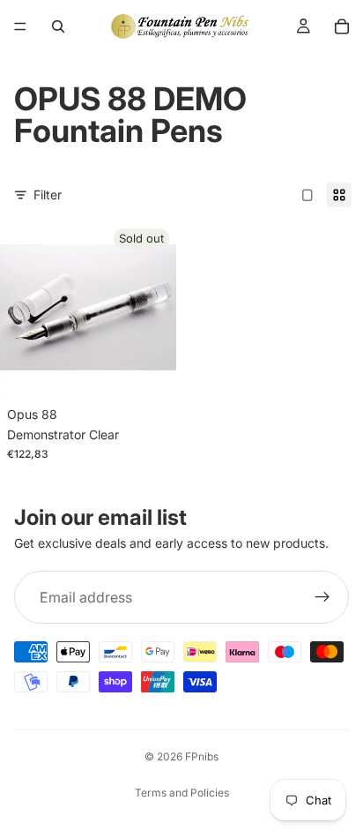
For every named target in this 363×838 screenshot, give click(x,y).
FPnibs (202, 756)
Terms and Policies (182, 792)
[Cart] (341, 26)
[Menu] (20, 26)
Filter (47, 194)
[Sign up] (322, 598)
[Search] (58, 26)
